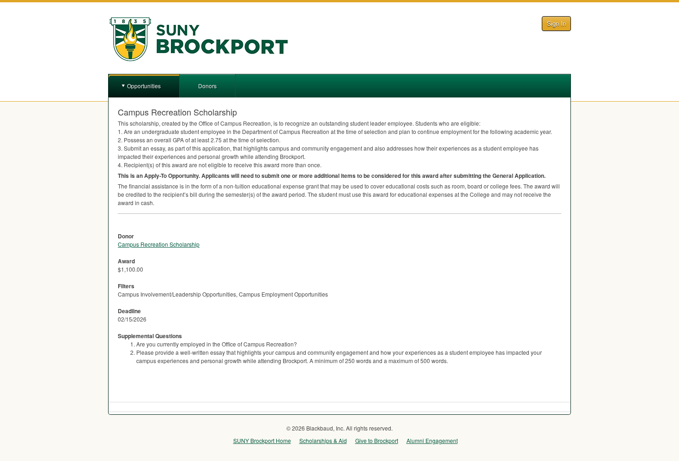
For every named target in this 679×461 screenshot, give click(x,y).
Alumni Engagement (432, 440)
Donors (207, 86)
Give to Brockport (376, 440)
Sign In (556, 23)
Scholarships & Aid (323, 440)
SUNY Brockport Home (262, 440)
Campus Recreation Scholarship (159, 244)
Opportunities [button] (144, 86)
